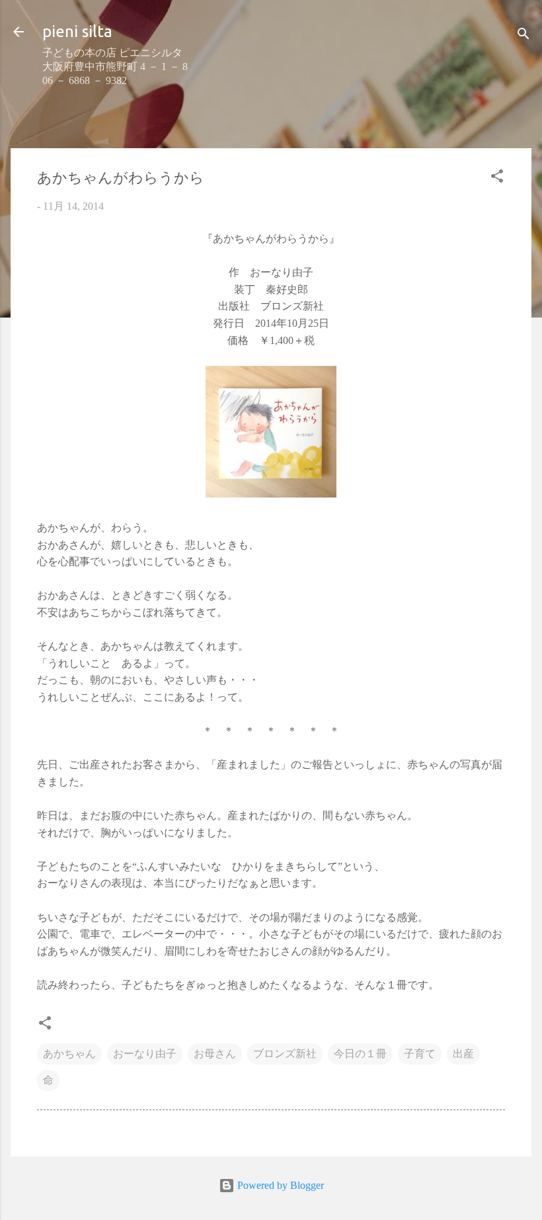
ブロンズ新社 (285, 1053)
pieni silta (77, 31)
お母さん (215, 1053)
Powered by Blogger (279, 1185)
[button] (497, 178)
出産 (463, 1053)
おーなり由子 (144, 1053)
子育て (420, 1053)
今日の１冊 (360, 1053)
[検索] (523, 36)
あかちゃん (69, 1053)
